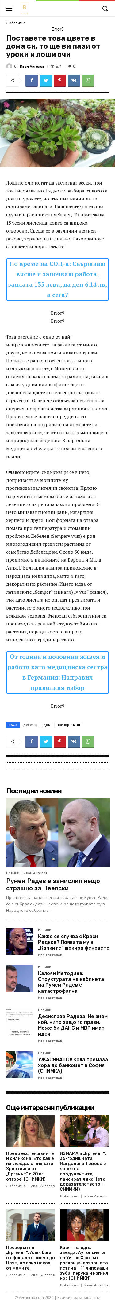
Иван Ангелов (32, 66)
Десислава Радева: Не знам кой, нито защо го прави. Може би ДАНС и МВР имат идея (73, 1025)
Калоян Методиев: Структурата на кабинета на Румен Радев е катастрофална (71, 982)
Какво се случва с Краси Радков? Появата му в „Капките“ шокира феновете (73, 942)
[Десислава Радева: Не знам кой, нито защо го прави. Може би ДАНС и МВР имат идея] (19, 1021)
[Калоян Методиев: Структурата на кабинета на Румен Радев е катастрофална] (19, 978)
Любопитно (16, 23)
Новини (12, 873)
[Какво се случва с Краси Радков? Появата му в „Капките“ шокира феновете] (19, 941)
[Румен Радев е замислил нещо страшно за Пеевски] (58, 832)
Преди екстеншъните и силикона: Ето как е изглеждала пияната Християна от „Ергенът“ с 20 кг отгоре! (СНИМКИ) (30, 1166)
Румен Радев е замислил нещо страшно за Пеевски (53, 884)
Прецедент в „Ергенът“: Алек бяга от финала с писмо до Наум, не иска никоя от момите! (30, 1258)
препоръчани (68, 725)
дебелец (30, 725)
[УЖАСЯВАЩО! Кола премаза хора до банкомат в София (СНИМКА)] (19, 1064)
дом (47, 725)
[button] (105, 8)
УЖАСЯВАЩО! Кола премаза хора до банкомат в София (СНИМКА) (73, 1065)
